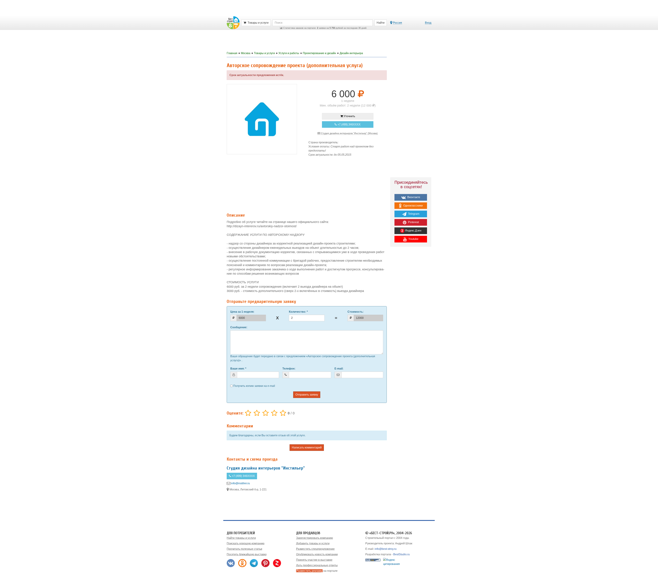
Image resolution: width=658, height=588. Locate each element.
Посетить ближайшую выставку (247, 554)
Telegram (413, 213)
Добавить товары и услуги (313, 543)
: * (298, 311)
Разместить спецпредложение (315, 548)
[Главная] (233, 22)
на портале (317, 570)
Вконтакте (413, 197)
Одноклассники (413, 205)
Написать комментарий (307, 447)
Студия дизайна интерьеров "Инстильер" (266, 468)
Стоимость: (356, 311)
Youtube (413, 238)
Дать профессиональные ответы (317, 565)
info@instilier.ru (240, 483)
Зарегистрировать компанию (314, 537)
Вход (428, 22)
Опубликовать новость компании (317, 554)
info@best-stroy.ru (386, 548)
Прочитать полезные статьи (244, 548)
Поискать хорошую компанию (245, 543)
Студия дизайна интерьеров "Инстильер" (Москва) (349, 133)
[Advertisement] (307, 183)
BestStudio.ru (401, 554)
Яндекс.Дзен (412, 230)
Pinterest (413, 222)
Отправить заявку (306, 394)
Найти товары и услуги (241, 537)
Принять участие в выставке (314, 559)
